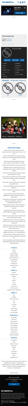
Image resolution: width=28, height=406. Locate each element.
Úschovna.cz (13, 364)
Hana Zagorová (14, 321)
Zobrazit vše (23, 80)
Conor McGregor (14, 312)
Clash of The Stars (14, 299)
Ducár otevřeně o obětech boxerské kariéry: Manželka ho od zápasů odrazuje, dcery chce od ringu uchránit (14, 195)
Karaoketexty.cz (5, 364)
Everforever (9, 40)
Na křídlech (14, 353)
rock (19, 9)
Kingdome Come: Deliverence (14, 290)
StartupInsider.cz (17, 368)
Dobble (14, 347)
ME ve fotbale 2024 (14, 257)
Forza (14, 282)
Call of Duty (14, 286)
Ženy (14, 361)
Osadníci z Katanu (14, 344)
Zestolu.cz (14, 338)
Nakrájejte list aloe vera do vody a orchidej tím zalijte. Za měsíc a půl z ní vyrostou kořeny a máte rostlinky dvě (14, 221)
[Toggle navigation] (25, 2)
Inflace (14, 250)
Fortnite (14, 284)
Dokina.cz (10, 366)
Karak (14, 355)
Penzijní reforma (14, 265)
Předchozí (7, 60)
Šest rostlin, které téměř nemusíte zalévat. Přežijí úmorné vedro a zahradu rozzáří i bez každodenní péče (14, 178)
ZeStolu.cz (14, 363)
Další (22, 60)
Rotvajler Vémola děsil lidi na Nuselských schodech (14, 165)
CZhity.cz (15, 366)
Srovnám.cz (9, 368)
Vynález (14, 267)
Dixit (14, 349)
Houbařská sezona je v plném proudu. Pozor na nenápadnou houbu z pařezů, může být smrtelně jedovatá (14, 169)
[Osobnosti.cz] (8, 2)
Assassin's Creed (14, 274)
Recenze (14, 272)
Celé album (15, 60)
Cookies (6, 401)
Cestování (18, 361)
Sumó (14, 306)
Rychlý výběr (19, 13)
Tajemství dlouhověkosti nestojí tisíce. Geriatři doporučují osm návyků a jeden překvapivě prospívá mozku (14, 157)
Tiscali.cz (14, 248)
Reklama (2, 401)
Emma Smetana (14, 333)
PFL (14, 300)
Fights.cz (14, 293)
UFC (14, 295)
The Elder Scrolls (14, 288)
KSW (14, 302)
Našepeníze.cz (21, 366)
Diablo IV (14, 280)
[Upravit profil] (25, 8)
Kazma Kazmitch (14, 323)
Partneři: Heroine (14, 373)
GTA (14, 278)
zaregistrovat (14, 379)
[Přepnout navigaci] (20, 2)
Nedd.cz (18, 364)
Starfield (14, 276)
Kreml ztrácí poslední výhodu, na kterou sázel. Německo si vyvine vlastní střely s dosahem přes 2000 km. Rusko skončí (14, 226)
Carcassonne (14, 340)
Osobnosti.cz (14, 315)
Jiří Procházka (14, 310)
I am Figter (14, 304)
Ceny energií (14, 261)
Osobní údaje (11, 401)
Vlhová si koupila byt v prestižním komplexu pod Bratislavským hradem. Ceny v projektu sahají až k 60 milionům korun (14, 241)
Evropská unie (14, 263)
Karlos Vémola (14, 308)
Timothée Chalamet (14, 335)
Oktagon (14, 297)
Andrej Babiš (14, 317)
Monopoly (14, 345)
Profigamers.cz (7, 363)
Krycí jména (14, 351)
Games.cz (14, 270)
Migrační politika (14, 256)
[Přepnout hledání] (18, 2)
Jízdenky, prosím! (14, 357)
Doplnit (14, 384)
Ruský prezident (14, 259)
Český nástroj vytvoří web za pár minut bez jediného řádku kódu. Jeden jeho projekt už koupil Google (14, 212)
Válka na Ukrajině (14, 254)
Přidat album (15, 80)
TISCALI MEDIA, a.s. (13, 402)
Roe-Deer (18, 8)
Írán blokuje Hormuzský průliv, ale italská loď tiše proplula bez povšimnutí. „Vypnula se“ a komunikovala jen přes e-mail (14, 201)
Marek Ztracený (14, 329)
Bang (14, 342)
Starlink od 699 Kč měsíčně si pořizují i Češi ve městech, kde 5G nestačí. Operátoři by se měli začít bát (14, 236)
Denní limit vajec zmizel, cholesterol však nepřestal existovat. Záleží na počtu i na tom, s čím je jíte (14, 152)
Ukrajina (14, 252)
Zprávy (7, 361)
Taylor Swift (14, 331)
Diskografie (5, 80)
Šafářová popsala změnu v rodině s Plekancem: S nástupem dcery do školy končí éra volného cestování (14, 206)
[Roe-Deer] (7, 10)
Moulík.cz (23, 364)
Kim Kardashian (14, 325)
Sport (11, 361)
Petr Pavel (14, 319)
